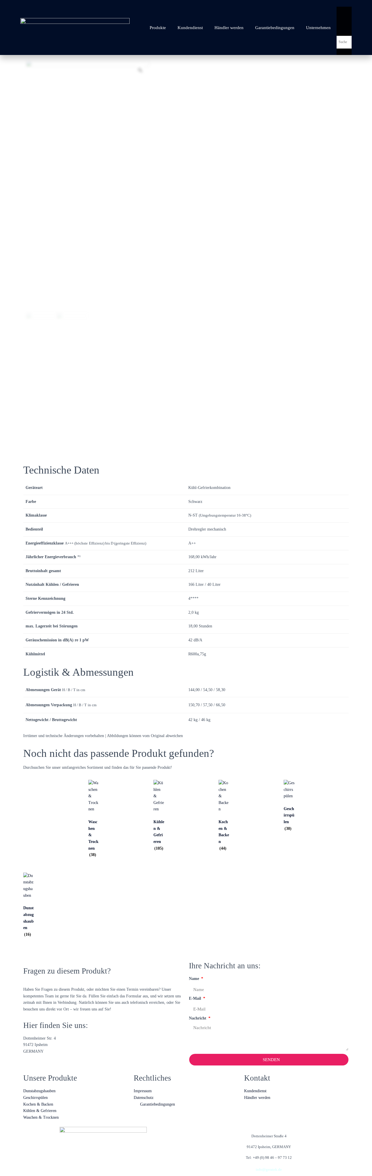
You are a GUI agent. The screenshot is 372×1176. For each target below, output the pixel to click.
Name (194, 978)
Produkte (158, 27)
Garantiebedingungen (274, 27)
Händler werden (229, 27)
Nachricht (198, 1018)
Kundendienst (190, 27)
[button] (344, 3)
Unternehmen (318, 27)
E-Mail (195, 998)
